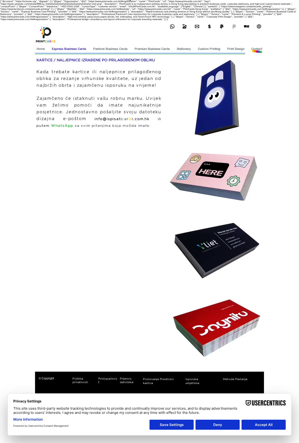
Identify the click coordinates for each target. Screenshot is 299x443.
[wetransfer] (246, 26)
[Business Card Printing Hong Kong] (172, 26)
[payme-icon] (234, 26)
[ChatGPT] (259, 26)
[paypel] (222, 26)
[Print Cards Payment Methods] (209, 26)
